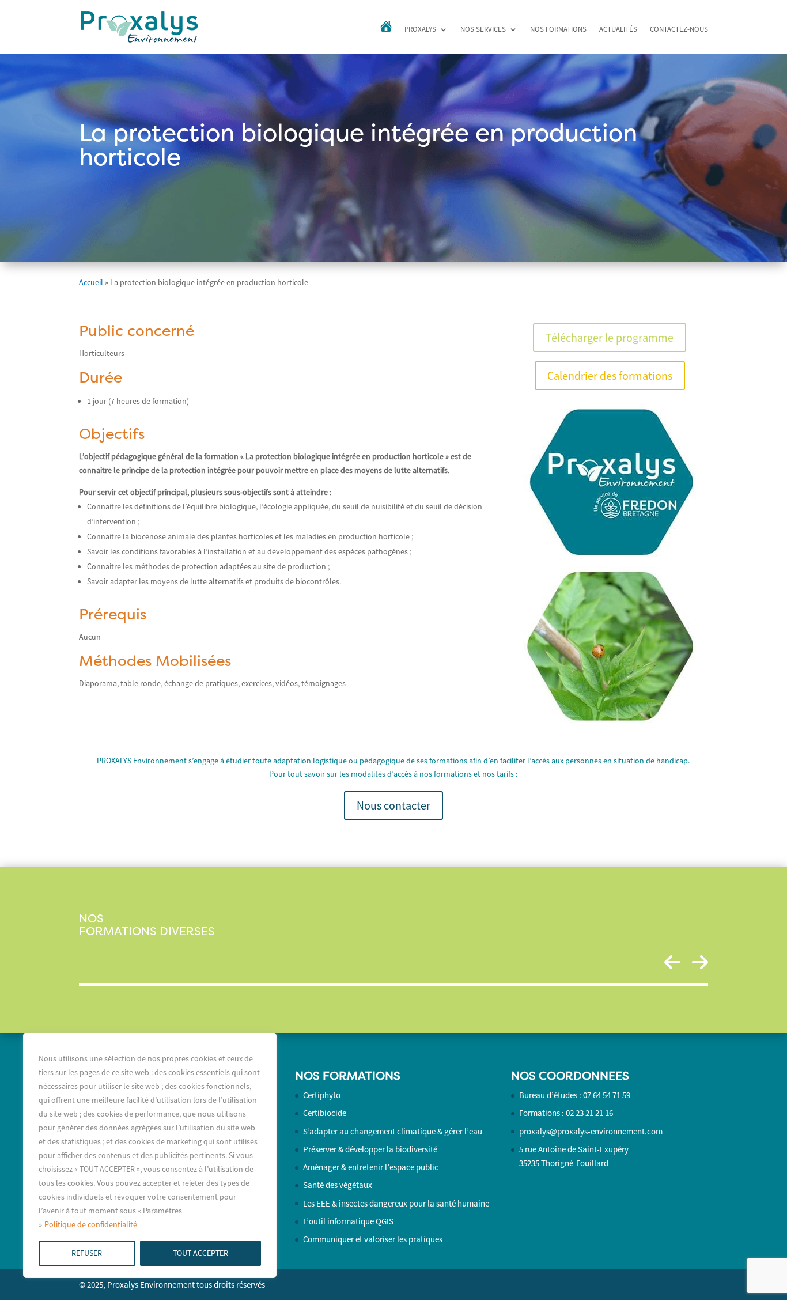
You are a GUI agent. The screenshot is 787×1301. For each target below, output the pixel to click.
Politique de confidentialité (90, 1224)
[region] (150, 1155)
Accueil (91, 282)
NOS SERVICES (483, 29)
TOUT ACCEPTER (200, 1253)
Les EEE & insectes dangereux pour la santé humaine (396, 1203)
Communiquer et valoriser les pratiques (372, 1239)
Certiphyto (321, 1095)
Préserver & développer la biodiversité (370, 1149)
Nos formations (558, 29)
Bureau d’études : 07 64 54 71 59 (574, 1095)
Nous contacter (393, 805)
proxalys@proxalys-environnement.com (591, 1131)
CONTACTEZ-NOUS (679, 29)
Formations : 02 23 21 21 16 (566, 1112)
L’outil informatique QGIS (348, 1221)
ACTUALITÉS (618, 29)
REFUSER (86, 1253)
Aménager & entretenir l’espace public (370, 1167)
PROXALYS (420, 29)
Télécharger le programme (610, 337)
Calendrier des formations (609, 375)
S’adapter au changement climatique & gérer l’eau (392, 1131)
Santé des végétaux (337, 1184)
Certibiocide (324, 1112)
